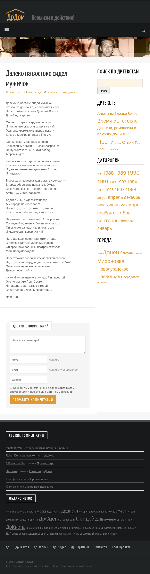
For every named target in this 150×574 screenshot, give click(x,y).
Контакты (100, 547)
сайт (72, 519)
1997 (119, 189)
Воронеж (24, 533)
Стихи (128, 142)
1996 (109, 189)
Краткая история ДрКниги (51, 448)
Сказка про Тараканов (39, 486)
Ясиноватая (103, 282)
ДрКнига (15, 526)
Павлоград (34, 92)
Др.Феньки (76, 527)
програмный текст (89, 533)
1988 (108, 172)
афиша (66, 527)
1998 (130, 189)
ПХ (73, 533)
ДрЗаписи (88, 527)
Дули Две (121, 133)
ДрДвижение (105, 519)
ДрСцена (50, 518)
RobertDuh (12, 455)
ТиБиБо (112, 148)
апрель (115, 196)
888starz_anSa (15, 463)
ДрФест (119, 510)
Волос (132, 113)
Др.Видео (59, 547)
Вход (30, 561)
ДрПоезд (12, 533)
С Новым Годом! (56, 533)
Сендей (85, 518)
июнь (114, 204)
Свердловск (130, 276)
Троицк (65, 519)
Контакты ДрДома (43, 455)
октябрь (122, 212)
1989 (12, 92)
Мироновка (110, 261)
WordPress (85, 566)
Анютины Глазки (112, 113)
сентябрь (108, 220)
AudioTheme (52, 566)
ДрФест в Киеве (114, 527)
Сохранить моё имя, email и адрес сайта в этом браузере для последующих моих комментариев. (42, 389)
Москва (43, 510)
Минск (139, 253)
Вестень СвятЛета (25, 511)
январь (104, 228)
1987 (99, 173)
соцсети (24, 519)
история (131, 511)
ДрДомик (99, 527)
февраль (128, 220)
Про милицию (39, 479)
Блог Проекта (121, 547)
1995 (100, 189)
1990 (133, 172)
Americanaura (14, 566)
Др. (8, 547)
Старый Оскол (52, 528)
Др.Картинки (80, 547)
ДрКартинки (12, 519)
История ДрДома (88, 511)
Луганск (129, 252)
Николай (11, 471)
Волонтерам (110, 533)
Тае (130, 519)
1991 (103, 181)
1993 (121, 181)
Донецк (112, 252)
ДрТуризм (54, 511)
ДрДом (33, 533)
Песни (73, 92)
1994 (132, 181)
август (102, 197)
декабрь (132, 197)
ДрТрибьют (129, 527)
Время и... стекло (58, 92)
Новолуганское (113, 269)
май (124, 205)
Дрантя (34, 519)
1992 (113, 182)
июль (102, 204)
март (18, 92)
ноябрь (104, 212)
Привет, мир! (45, 463)
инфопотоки (105, 511)
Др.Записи (41, 547)
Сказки (117, 142)
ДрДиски (69, 510)
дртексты (122, 519)
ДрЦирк (42, 533)
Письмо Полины (34, 527)
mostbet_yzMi (14, 448)
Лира (68, 533)
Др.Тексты (22, 547)
